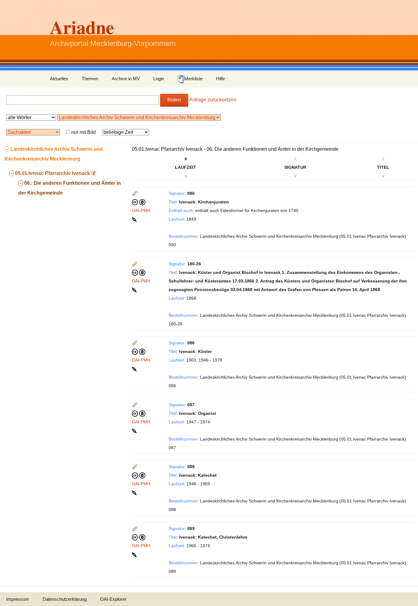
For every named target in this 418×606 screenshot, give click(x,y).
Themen (90, 78)
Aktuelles (59, 78)
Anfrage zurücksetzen (212, 99)
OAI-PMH (141, 210)
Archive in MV (126, 78)
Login (158, 78)
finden (174, 99)
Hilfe (220, 78)
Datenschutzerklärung (65, 599)
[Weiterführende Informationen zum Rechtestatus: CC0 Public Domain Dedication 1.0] (138, 201)
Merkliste (193, 78)
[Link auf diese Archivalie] (135, 219)
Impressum (17, 599)
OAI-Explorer (113, 599)
